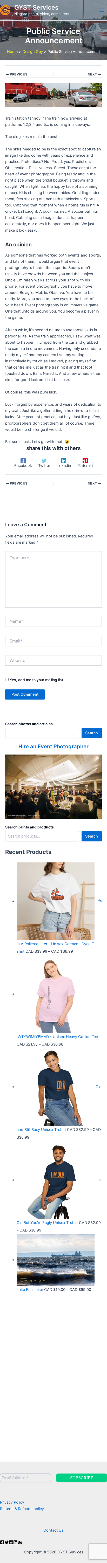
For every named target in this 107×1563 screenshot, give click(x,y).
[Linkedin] (15, 1542)
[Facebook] (2, 1542)
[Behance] (20, 1542)
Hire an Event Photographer (53, 746)
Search (91, 733)
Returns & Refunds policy (22, 1508)
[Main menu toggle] (101, 10)
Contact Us (53, 1530)
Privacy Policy (12, 1502)
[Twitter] (6, 1542)
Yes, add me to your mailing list (36, 679)
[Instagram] (11, 1542)
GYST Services (36, 7)
